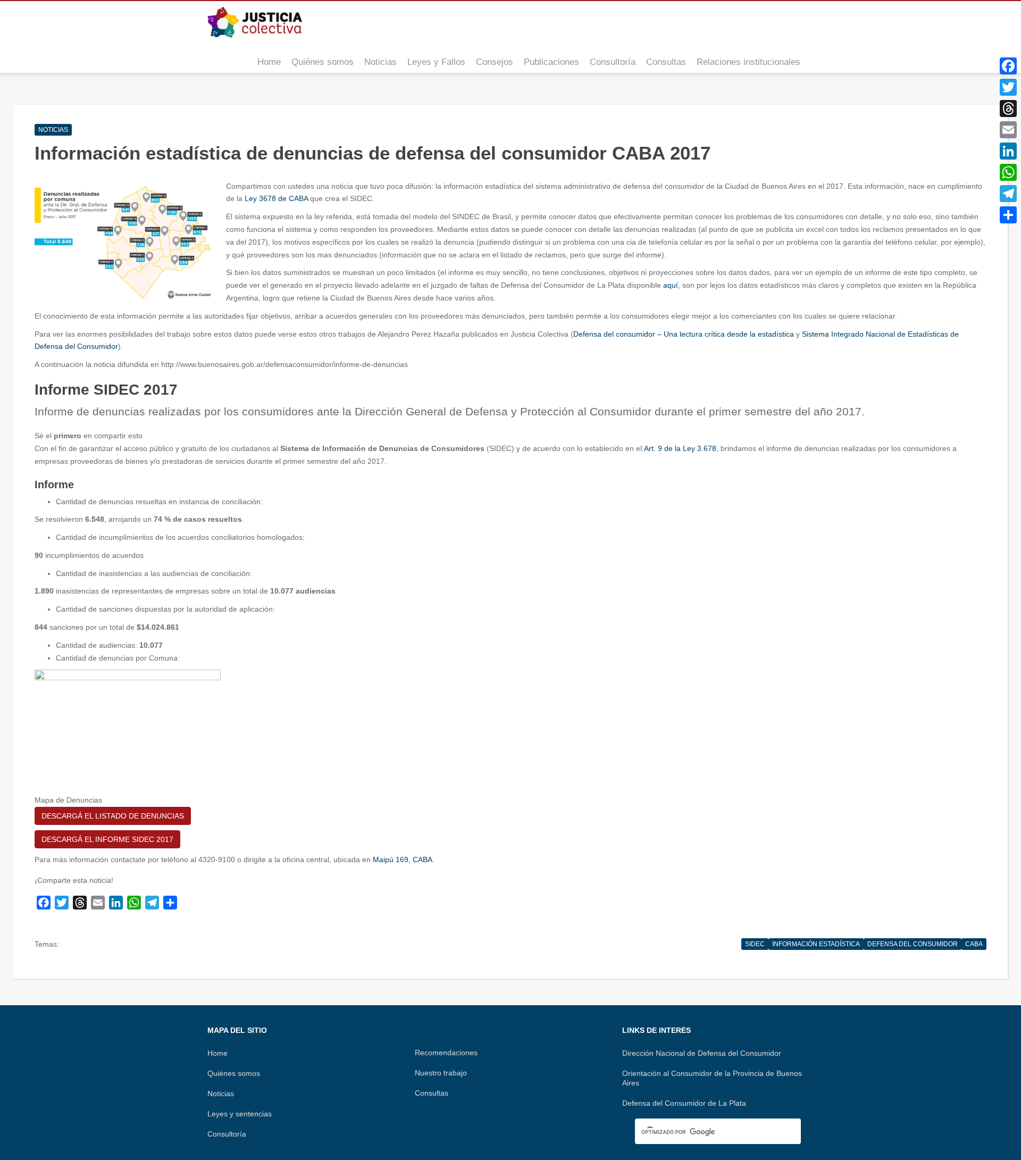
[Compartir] (1008, 215)
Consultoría (612, 62)
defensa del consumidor (912, 944)
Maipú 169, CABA (402, 859)
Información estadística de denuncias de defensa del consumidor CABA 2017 (372, 153)
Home (269, 62)
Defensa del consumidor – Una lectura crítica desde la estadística (683, 334)
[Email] (1008, 129)
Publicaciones (551, 62)
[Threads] (1008, 108)
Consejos (494, 62)
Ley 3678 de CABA (276, 198)
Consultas (666, 62)
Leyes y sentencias (239, 1113)
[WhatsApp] (1008, 172)
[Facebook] (1008, 66)
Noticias (380, 62)
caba (974, 944)
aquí (670, 285)
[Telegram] (1008, 193)
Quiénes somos (322, 62)
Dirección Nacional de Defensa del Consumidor (701, 1053)
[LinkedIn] (1008, 151)
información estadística (816, 944)
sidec (755, 944)
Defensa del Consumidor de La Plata (684, 1103)
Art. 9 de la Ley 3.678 (680, 448)
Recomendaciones (446, 1052)
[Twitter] (1008, 87)
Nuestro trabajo (441, 1073)
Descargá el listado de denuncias (112, 816)
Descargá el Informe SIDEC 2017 (107, 839)
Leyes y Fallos (436, 62)
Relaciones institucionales (748, 62)
